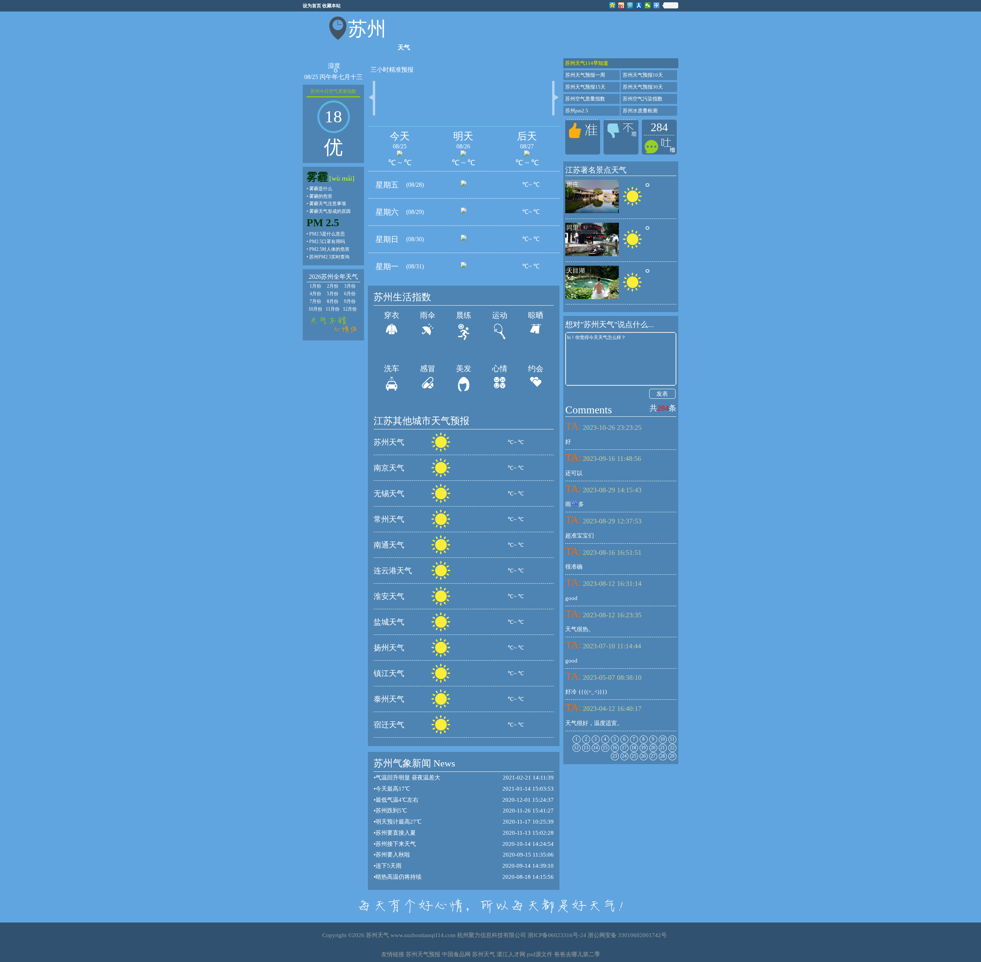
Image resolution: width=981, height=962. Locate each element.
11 (672, 739)
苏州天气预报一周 (585, 75)
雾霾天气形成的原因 (330, 211)
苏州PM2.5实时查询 (329, 257)
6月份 (350, 293)
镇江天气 (389, 673)
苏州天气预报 (423, 954)
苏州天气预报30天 (643, 87)
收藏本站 (331, 5)
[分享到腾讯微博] (630, 5)
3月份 (350, 286)
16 (614, 747)
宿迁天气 (389, 724)
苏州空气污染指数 (643, 99)
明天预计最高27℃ (399, 822)
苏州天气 (389, 442)
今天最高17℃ (393, 789)
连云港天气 (393, 570)
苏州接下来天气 (396, 844)
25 (634, 756)
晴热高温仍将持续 (399, 877)
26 (643, 756)
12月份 (350, 309)
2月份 (332, 286)
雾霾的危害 (320, 196)
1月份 (315, 286)
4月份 (315, 293)
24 (624, 756)
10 (662, 739)
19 (643, 747)
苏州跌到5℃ (391, 810)
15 (605, 747)
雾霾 (317, 177)
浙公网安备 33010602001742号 (627, 935)
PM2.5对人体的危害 (329, 249)
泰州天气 (389, 699)
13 (586, 747)
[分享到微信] (648, 5)
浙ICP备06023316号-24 (557, 935)
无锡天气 (389, 493)
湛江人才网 (511, 954)
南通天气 (389, 545)
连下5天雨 (389, 866)
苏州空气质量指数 (585, 99)
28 (662, 756)
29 (672, 756)
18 (634, 747)
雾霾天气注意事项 (327, 203)
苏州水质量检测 (640, 110)
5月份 (332, 293)
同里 (572, 227)
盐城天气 (389, 622)
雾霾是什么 (320, 188)
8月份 (332, 301)
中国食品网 (456, 954)
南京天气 (389, 468)
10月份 (315, 309)
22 (672, 747)
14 (595, 747)
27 (653, 756)
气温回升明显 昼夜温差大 (408, 778)
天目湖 (575, 270)
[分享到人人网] (639, 5)
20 (653, 747)
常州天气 (389, 519)
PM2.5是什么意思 (327, 234)
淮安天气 (389, 596)
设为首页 (312, 5)
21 (662, 747)
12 (576, 747)
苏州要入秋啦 (393, 855)
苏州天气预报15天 (585, 87)
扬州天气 (389, 647)
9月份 (350, 301)
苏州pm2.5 (576, 110)
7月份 (315, 301)
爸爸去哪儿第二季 (577, 954)
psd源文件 (540, 954)
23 (614, 756)
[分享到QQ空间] (612, 5)
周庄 (572, 184)
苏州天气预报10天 (643, 75)
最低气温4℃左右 (397, 800)
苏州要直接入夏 (396, 833)
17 (624, 747)
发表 (662, 394)
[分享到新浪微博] (621, 5)
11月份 (333, 309)
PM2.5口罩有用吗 (327, 241)
